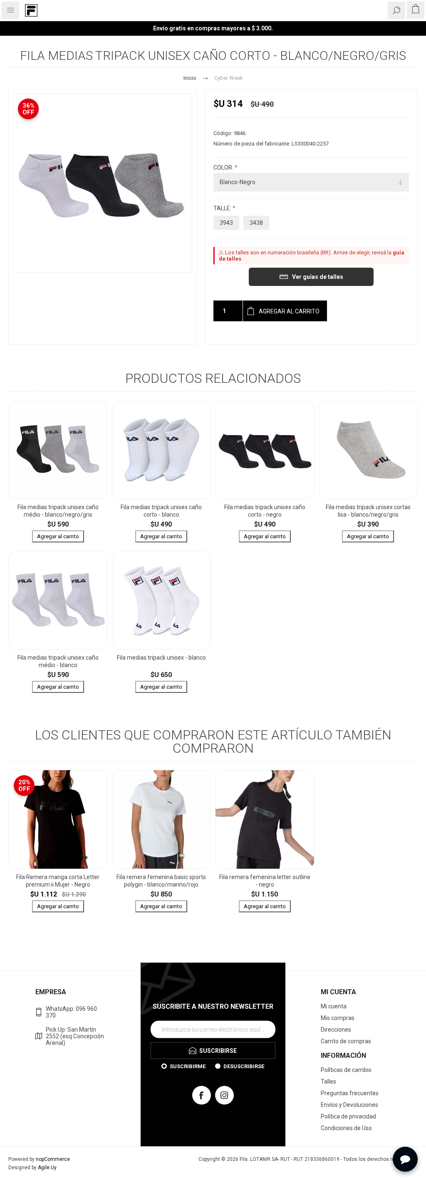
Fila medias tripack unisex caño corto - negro (264, 511)
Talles (328, 1081)
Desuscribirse (243, 1066)
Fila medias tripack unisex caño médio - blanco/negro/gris (58, 511)
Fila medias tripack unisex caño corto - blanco (161, 511)
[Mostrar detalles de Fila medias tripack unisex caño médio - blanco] (58, 600)
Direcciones (336, 1029)
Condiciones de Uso (346, 1128)
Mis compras (337, 1018)
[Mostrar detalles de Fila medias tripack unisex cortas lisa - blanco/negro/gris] (368, 449)
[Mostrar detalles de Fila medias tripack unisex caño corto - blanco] (161, 449)
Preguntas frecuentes (350, 1093)
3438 (256, 222)
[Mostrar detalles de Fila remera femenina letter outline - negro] (264, 819)
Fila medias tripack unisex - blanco (161, 657)
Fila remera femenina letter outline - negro (264, 881)
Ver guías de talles (317, 276)
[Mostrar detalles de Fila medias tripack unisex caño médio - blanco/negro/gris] (58, 449)
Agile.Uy (47, 1167)
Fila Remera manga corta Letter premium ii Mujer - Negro (57, 881)
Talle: (223, 208)
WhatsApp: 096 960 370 (71, 1012)
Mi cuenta (334, 1006)
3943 (226, 222)
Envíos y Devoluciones (349, 1104)
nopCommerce (53, 1159)
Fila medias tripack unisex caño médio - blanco (58, 661)
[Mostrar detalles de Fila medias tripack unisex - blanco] (161, 600)
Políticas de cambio (346, 1070)
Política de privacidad (348, 1116)
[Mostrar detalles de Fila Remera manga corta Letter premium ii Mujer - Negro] (58, 819)
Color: (224, 167)
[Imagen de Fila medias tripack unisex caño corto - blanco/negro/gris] (102, 183)
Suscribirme (188, 1066)
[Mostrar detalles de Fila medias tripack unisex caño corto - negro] (264, 449)
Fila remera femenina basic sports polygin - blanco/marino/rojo (161, 881)
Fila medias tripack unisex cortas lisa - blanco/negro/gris (368, 511)
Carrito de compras (346, 1041)
